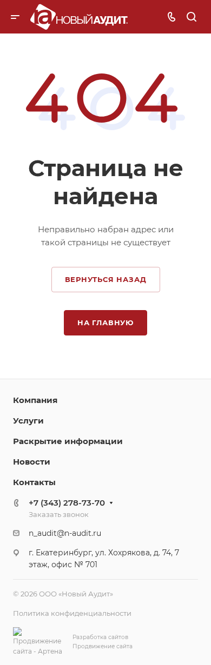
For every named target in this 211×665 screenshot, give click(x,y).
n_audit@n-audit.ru (65, 533)
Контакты (34, 482)
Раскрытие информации (68, 441)
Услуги (28, 420)
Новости (31, 461)
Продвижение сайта (102, 646)
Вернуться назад (106, 279)
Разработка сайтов (100, 637)
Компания (35, 400)
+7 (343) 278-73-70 (67, 503)
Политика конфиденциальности (72, 613)
